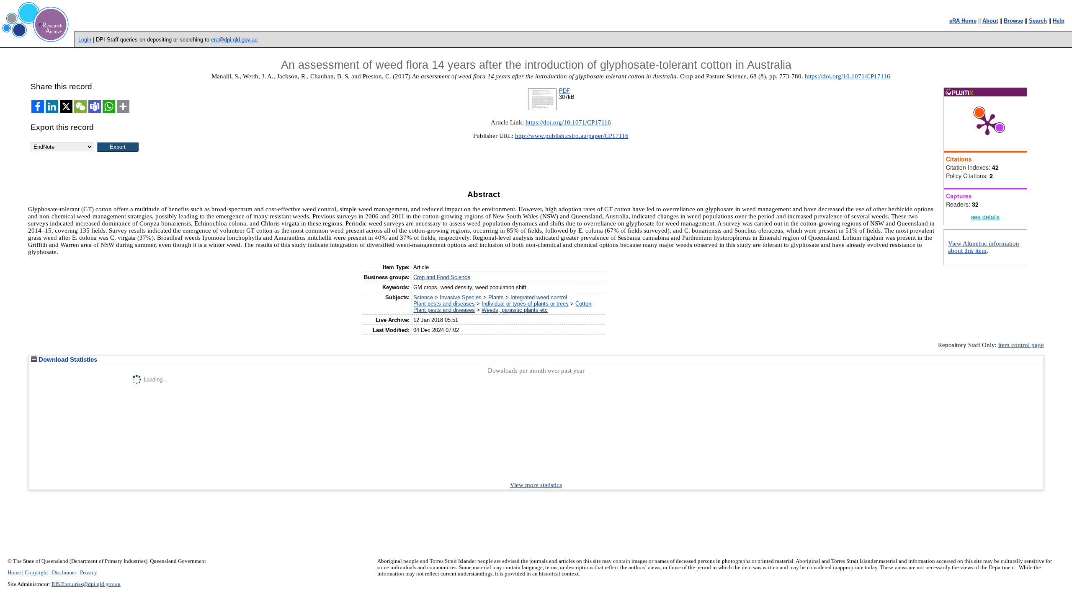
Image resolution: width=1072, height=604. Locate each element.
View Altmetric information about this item (983, 247)
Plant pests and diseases (444, 304)
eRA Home (963, 21)
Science (423, 297)
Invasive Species (461, 297)
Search (1038, 21)
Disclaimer (64, 572)
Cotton (583, 304)
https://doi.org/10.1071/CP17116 (847, 76)
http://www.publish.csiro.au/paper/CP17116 (572, 135)
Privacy (88, 572)
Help (1058, 21)
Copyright (36, 572)
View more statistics (536, 485)
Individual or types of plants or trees (525, 304)
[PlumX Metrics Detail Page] (987, 124)
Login (84, 39)
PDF (564, 91)
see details (985, 217)
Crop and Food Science (441, 277)
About (990, 21)
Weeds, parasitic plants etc (515, 310)
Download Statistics (67, 359)
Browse (1013, 21)
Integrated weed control (538, 297)
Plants (496, 297)
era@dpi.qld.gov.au (234, 39)
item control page (1021, 345)
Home (14, 572)
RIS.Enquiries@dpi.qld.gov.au (86, 584)
